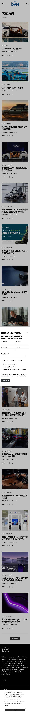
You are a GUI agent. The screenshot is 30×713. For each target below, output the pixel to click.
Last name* (18, 341)
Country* (18, 347)
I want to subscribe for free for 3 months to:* (11, 360)
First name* (4, 341)
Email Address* (5, 354)
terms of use (24, 374)
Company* (4, 347)
